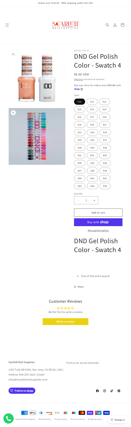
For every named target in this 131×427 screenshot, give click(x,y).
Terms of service (77, 419)
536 (105, 163)
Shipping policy (95, 419)
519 (80, 124)
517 (92, 117)
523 (92, 132)
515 (105, 109)
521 (105, 124)
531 (80, 155)
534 (80, 163)
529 (92, 147)
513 (80, 109)
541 (92, 178)
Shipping (78, 79)
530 (105, 147)
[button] (7, 25)
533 (105, 155)
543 (80, 186)
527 (105, 140)
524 (105, 132)
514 (92, 109)
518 (105, 117)
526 (92, 140)
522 (80, 132)
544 (92, 186)
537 (80, 170)
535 (92, 163)
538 (92, 170)
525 (80, 140)
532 (92, 155)
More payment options (98, 230)
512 (104, 101)
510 (80, 101)
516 (80, 117)
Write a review (65, 321)
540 (80, 178)
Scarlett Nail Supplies (25, 419)
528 (80, 147)
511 (92, 101)
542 (105, 178)
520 (92, 124)
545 (105, 186)
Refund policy (45, 419)
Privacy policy (60, 419)
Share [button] (80, 286)
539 (105, 170)
